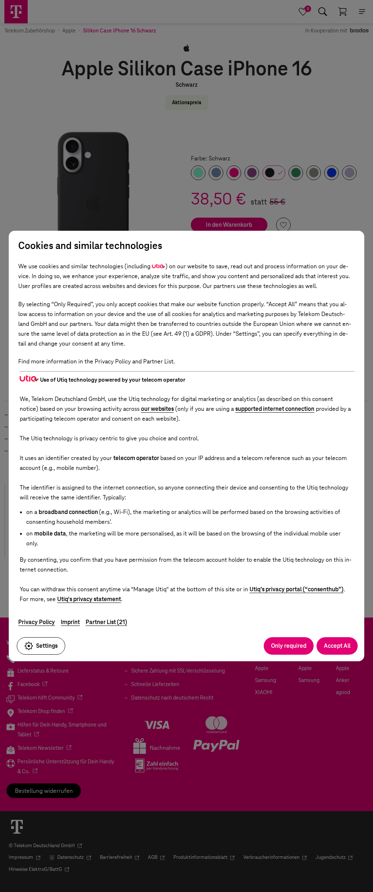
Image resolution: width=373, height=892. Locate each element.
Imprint (70, 622)
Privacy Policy (36, 622)
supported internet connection (274, 409)
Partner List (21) (106, 622)
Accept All (337, 646)
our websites (157, 409)
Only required (288, 646)
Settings (47, 646)
